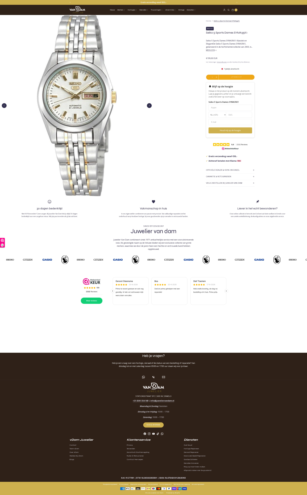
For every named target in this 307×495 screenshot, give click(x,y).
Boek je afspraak (153, 425)
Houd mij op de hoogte (230, 130)
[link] (227, 21)
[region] (153, 2)
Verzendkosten (222, 62)
